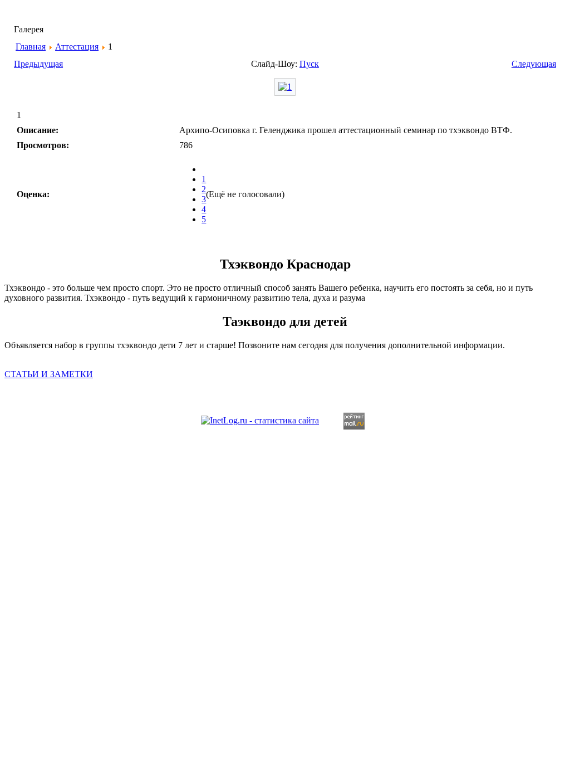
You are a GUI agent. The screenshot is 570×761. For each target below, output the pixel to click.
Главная (31, 46)
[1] (285, 86)
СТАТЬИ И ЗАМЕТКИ (48, 374)
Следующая (534, 64)
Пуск (309, 64)
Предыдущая (38, 64)
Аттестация (77, 46)
